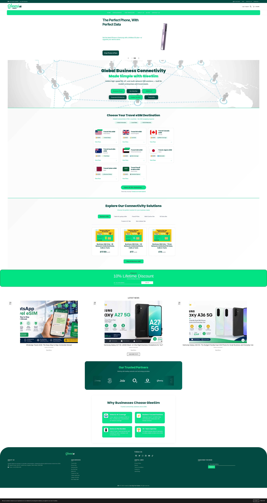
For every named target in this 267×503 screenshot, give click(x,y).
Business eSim (104, 216)
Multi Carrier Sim (150, 216)
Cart (243, 1)
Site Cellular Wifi (75, 479)
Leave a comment (49, 347)
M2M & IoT (149, 91)
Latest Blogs (137, 471)
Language (255, 1)
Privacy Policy (138, 463)
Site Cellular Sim (141, 221)
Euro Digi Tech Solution (135, 485)
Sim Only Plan (133, 91)
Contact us (249, 1)
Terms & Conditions (139, 467)
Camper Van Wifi (135, 97)
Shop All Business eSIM (133, 261)
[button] (128, 58)
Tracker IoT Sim (126, 221)
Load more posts (133, 354)
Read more (49, 350)
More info (262, 500)
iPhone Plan (74, 465)
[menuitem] (109, 12)
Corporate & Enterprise (117, 97)
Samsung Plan (74, 467)
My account (237, 1)
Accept (256, 500)
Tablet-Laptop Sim (75, 475)
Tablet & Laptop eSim (120, 216)
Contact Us (137, 469)
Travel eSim (151, 97)
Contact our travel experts (139, 191)
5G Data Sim (163, 216)
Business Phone (118, 91)
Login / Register (245, 6)
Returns (136, 465)
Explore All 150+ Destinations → (133, 187)
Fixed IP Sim (135, 216)
